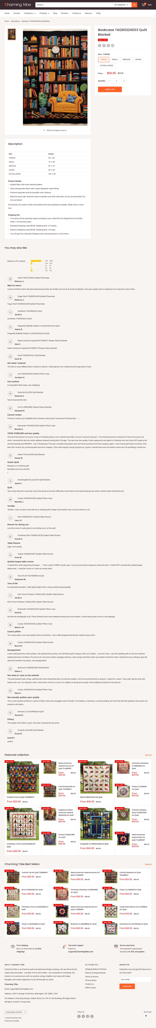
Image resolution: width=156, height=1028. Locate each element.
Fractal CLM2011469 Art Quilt (66, 836)
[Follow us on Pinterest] (92, 1016)
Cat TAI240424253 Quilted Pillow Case (33, 374)
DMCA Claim (90, 988)
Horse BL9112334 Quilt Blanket (30, 392)
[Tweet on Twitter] (108, 45)
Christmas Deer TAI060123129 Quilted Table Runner (39, 535)
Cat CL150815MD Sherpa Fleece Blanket (34, 407)
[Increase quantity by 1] (124, 81)
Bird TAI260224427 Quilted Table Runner (34, 517)
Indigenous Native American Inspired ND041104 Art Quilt (66, 812)
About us (88, 13)
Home (7, 13)
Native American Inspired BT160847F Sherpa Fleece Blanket (42, 341)
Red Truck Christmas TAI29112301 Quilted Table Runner (41, 594)
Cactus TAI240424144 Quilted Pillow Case (35, 690)
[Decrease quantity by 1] (109, 81)
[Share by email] (112, 45)
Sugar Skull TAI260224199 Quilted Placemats (36, 296)
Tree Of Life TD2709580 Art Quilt (31, 576)
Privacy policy (91, 980)
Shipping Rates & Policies (95, 969)
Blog (55, 13)
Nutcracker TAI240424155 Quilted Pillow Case (36, 426)
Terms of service (91, 977)
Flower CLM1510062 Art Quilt (33, 924)
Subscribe (127, 986)
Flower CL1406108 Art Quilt (139, 788)
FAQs (98, 13)
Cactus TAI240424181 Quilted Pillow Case (35, 624)
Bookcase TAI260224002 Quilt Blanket (33, 668)
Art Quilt (16, 13)
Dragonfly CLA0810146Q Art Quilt (94, 844)
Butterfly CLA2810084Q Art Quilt (84, 924)
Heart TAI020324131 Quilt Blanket (31, 355)
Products (43, 13)
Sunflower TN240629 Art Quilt (30, 311)
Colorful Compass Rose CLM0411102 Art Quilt (139, 812)
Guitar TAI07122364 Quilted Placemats (33, 278)
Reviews (64, 13)
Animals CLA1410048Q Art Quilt (30, 712)
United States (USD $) (14, 1012)
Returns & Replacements (95, 973)
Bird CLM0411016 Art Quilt (91, 797)
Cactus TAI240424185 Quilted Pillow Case (35, 498)
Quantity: (102, 81)
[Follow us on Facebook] (79, 1016)
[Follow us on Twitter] (83, 1016)
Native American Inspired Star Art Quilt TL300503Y (138, 837)
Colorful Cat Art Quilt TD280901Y (20, 797)
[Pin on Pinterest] (104, 45)
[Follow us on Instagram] (87, 1016)
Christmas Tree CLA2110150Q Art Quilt (21, 845)
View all (148, 755)
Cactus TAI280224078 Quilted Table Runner (35, 642)
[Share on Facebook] (99, 45)
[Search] (134, 4)
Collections (28, 13)
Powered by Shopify (12, 1021)
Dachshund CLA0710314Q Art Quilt (134, 924)
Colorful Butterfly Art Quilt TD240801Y (66, 788)
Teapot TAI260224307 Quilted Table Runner (35, 554)
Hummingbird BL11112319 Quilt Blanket (34, 480)
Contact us (76, 13)
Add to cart (109, 89)
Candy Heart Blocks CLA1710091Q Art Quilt (133, 908)
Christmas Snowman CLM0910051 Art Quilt (140, 765)
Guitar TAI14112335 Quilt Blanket (31, 454)
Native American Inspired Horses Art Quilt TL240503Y (66, 765)
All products (15, 21)
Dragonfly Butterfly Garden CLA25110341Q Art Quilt (38, 326)
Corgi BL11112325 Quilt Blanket (31, 730)
